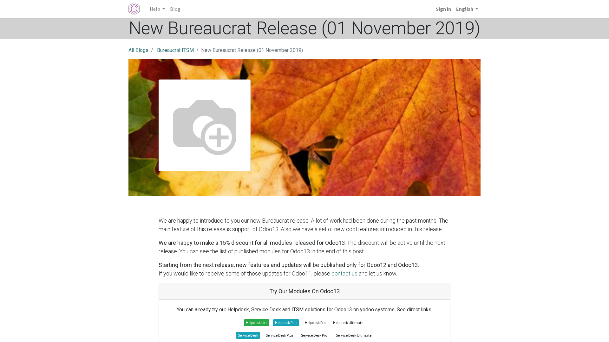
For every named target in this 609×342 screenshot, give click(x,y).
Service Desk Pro (314, 335)
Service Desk (248, 335)
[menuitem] (175, 9)
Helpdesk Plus (286, 322)
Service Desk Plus (279, 335)
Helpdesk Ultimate (348, 322)
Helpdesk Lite (256, 322)
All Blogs (138, 50)
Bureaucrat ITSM (175, 50)
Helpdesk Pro (315, 322)
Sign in (443, 9)
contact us (344, 273)
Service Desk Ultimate (353, 335)
